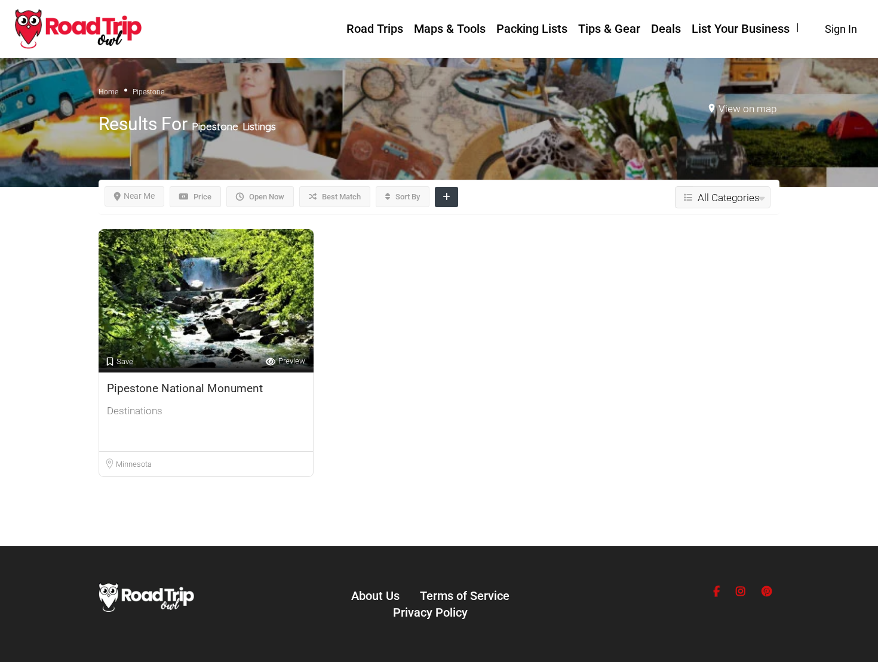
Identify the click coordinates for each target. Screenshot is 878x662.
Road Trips (374, 28)
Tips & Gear (609, 28)
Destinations (134, 411)
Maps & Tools (450, 28)
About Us (375, 596)
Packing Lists (531, 28)
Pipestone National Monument (185, 388)
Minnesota (134, 464)
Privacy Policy (430, 612)
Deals (666, 28)
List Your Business (741, 28)
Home (108, 92)
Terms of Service (464, 596)
